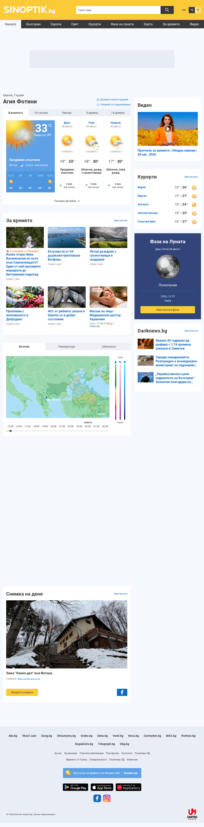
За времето (171, 24)
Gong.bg (46, 735)
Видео (194, 24)
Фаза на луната (122, 24)
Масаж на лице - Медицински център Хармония (105, 315)
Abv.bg (13, 735)
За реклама (70, 753)
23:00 (79, 426)
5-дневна (92, 112)
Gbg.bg (124, 744)
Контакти (127, 753)
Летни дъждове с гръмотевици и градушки (103, 255)
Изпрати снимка (22, 692)
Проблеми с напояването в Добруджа (17, 315)
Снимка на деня (24, 593)
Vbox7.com (29, 735)
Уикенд (66, 112)
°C (191, 10)
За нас (58, 753)
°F (198, 10)
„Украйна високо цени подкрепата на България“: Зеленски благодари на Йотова (175, 378)
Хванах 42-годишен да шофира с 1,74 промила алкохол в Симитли (173, 344)
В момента (15, 112)
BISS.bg (171, 735)
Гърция (19, 95)
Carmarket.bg (152, 735)
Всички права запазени (44, 814)
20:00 (53, 426)
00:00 (88, 426)
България (33, 24)
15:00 (10, 426)
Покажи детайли (65, 201)
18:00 (36, 426)
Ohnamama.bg (66, 735)
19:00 (45, 426)
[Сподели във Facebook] (122, 692)
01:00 (96, 426)
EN (184, 10)
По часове (41, 112)
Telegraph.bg (106, 744)
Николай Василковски (29, 679)
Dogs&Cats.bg (84, 744)
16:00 (19, 426)
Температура (66, 346)
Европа (56, 24)
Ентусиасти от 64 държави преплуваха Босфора (64, 255)
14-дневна (118, 112)
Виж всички (120, 220)
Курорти (95, 24)
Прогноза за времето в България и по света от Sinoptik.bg (31, 10)
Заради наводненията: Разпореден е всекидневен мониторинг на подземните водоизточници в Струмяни (176, 361)
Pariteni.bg (188, 735)
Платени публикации (92, 753)
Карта (148, 24)
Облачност (109, 346)
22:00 (71, 426)
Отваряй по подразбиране (115, 104)
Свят (74, 24)
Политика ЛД (142, 753)
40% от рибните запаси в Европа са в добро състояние (66, 315)
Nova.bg (133, 735)
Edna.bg (102, 735)
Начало (10, 24)
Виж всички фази (167, 309)
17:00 (28, 426)
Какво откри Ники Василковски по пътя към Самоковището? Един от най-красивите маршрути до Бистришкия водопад (23, 264)
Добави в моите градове (114, 99)
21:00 (62, 426)
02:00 (105, 426)
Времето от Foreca (76, 759)
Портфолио (112, 753)
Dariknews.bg (152, 331)
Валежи (24, 346)
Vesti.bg (118, 735)
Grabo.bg (86, 735)
